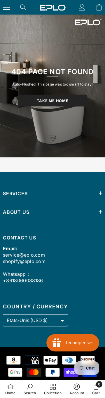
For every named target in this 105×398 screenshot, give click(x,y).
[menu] (6, 7)
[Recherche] (23, 7)
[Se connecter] (82, 7)
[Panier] (99, 7)
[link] (30, 389)
